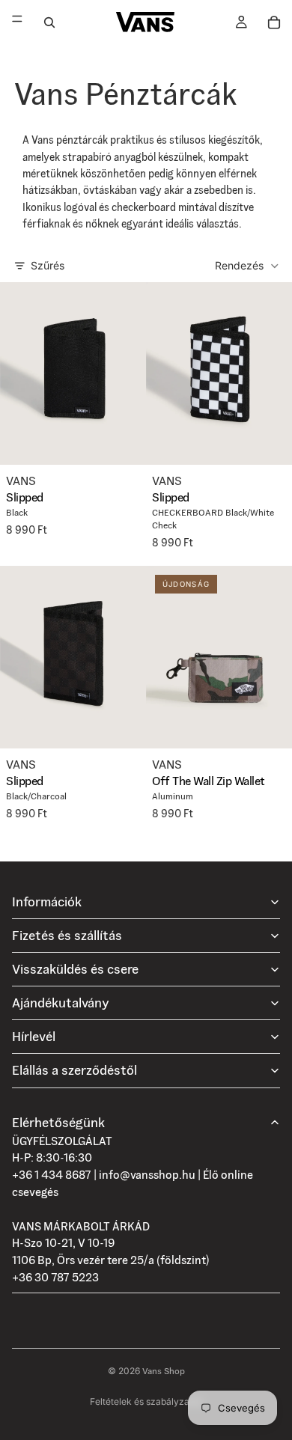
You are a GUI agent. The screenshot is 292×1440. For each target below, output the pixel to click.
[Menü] (17, 22)
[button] (247, 265)
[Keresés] (49, 22)
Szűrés (47, 265)
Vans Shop (163, 1370)
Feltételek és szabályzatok (146, 1401)
